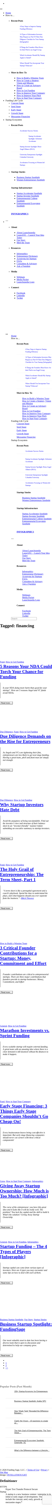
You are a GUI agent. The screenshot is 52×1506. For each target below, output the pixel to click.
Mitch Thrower (27, 898)
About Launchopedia (26, 232)
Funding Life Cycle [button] (14, 100)
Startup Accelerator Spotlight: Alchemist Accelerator (35, 138)
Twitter (20, 298)
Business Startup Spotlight (28, 177)
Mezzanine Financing (20, 116)
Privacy (44, 1470)
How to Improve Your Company (31, 93)
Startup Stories (40, 1319)
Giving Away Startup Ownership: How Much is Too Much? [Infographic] (24, 1190)
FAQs (19, 261)
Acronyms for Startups (26, 258)
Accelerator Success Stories (29, 131)
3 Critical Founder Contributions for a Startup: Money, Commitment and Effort (23, 955)
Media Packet (23, 279)
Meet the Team (23, 242)
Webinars (21, 277)
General (3, 1026)
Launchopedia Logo (25, 282)
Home (8, 13)
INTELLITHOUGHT (17, 1475)
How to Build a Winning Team (30, 78)
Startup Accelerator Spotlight (29, 193)
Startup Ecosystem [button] (14, 120)
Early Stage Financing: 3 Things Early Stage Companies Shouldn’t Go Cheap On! (24, 1113)
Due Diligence (6, 732)
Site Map (4, 1472)
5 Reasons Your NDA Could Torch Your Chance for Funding (26, 671)
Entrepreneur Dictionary (27, 256)
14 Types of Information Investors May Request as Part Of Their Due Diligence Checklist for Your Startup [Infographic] (38, 359)
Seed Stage (16, 106)
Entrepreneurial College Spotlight (36, 519)
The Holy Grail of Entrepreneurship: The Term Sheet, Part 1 (22, 874)
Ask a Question (23, 266)
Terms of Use (33, 1470)
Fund (2, 662)
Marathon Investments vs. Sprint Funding (24, 1033)
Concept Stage (17, 103)
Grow (2, 1181)
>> (7, 1368)
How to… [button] (10, 15)
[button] (7, 222)
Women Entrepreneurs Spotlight (31, 180)
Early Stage (16, 110)
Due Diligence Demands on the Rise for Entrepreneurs (25, 739)
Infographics (22, 253)
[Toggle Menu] (1, 8)
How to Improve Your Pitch (29, 95)
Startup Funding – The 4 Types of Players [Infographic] (23, 1251)
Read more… (6, 703)
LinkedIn (21, 295)
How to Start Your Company (29, 98)
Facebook (21, 293)
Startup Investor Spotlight (28, 196)
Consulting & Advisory (27, 263)
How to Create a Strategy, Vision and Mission (28, 81)
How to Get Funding (26, 90)
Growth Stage (17, 113)
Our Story (21, 240)
